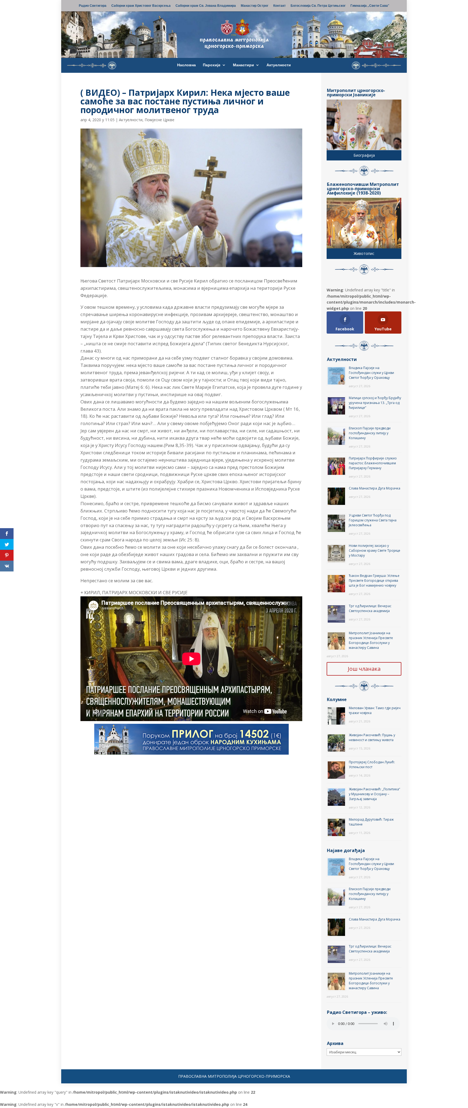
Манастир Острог (254, 6)
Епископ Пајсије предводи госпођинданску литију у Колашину (370, 433)
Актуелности (278, 65)
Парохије (211, 65)
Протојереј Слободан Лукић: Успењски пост (372, 764)
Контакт (279, 6)
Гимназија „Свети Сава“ (369, 6)
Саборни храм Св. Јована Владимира (206, 6)
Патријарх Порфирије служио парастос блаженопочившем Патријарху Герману (373, 463)
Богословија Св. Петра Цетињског (318, 6)
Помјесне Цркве (159, 119)
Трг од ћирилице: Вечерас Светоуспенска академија (370, 608)
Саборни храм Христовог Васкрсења (141, 6)
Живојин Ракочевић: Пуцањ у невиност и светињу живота (372, 737)
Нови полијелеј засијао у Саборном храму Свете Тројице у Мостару (374, 550)
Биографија (364, 155)
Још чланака (364, 668)
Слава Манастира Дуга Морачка (374, 488)
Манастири (243, 65)
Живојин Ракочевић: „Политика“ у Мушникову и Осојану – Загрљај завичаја (374, 794)
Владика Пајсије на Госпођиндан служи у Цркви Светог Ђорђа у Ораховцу (371, 373)
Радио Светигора (92, 6)
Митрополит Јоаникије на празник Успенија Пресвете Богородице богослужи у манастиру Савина (371, 640)
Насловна (186, 65)
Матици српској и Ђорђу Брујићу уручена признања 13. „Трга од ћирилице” (375, 403)
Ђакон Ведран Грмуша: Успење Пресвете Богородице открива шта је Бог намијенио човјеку (374, 580)
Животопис (364, 253)
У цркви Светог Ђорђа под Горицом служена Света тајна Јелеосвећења (372, 520)
